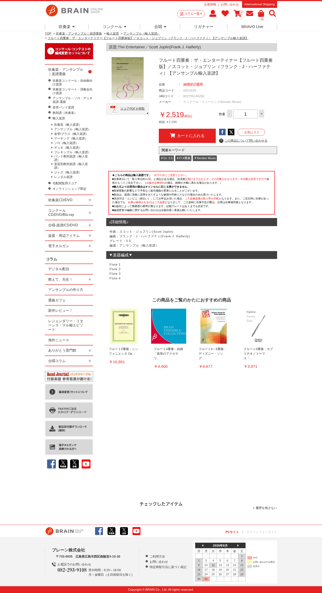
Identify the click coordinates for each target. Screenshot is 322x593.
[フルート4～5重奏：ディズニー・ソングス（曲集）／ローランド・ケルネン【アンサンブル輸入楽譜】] (213, 326)
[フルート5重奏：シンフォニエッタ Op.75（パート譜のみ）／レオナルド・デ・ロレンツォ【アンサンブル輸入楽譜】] (123, 326)
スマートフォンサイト (261, 532)
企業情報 (210, 4)
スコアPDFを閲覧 (132, 108)
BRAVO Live (252, 27)
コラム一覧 (192, 13)
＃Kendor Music (205, 158)
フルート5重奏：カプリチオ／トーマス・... (258, 353)
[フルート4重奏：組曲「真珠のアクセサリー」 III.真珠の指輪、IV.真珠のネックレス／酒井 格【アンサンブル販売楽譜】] (168, 326)
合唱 (158, 27)
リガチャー (204, 27)
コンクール (112, 27)
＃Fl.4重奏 (183, 158)
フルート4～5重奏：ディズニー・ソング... (213, 353)
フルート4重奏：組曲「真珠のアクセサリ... (168, 353)
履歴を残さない (266, 508)
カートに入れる (191, 136)
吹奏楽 (65, 27)
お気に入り (252, 132)
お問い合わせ (230, 4)
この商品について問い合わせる (243, 140)
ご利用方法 (157, 556)
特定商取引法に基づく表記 (168, 567)
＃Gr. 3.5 (166, 158)
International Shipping (259, 4)
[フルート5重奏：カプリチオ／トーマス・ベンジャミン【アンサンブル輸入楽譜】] (258, 326)
